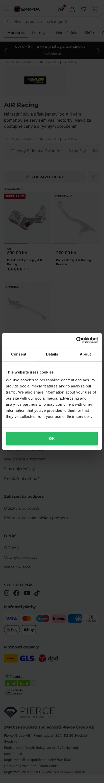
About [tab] (85, 354)
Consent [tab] (18, 354)
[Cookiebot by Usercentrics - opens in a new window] (76, 340)
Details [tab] (52, 354)
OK (52, 438)
